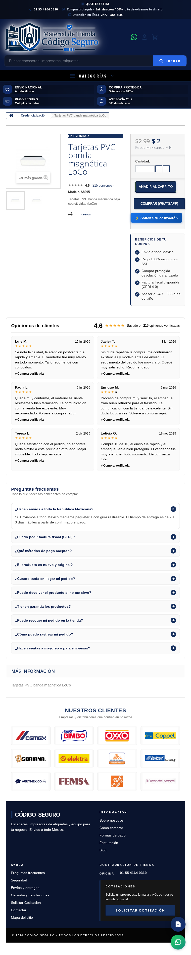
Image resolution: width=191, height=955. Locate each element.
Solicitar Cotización (26, 903)
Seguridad (19, 880)
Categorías (93, 76)
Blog (102, 850)
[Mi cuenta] (144, 37)
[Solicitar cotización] (178, 924)
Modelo (74, 192)
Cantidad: (142, 161)
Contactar (18, 910)
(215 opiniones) (102, 185)
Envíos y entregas (25, 888)
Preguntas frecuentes (28, 873)
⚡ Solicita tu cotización (156, 218)
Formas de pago (112, 835)
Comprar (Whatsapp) (159, 203)
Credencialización (33, 115)
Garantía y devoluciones (30, 895)
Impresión (83, 214)
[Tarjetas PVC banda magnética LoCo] (15, 200)
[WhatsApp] (134, 37)
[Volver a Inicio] (11, 116)
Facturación (108, 843)
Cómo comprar (111, 828)
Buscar (173, 60)
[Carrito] (155, 37)
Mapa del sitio (22, 917)
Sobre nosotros (111, 820)
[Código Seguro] (66, 37)
